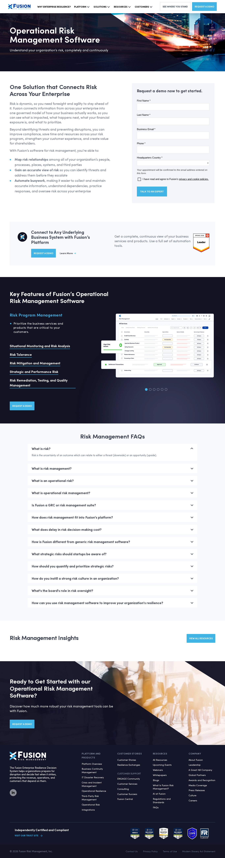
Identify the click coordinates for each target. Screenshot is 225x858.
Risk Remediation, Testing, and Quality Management (39, 382)
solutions (100, 6)
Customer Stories (126, 759)
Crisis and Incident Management (92, 784)
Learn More (66, 253)
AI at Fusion (159, 793)
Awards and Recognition (202, 780)
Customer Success (127, 794)
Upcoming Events (162, 764)
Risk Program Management (36, 314)
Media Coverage (198, 785)
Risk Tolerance (21, 354)
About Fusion (196, 759)
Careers (193, 800)
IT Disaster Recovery (93, 777)
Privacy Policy (150, 851)
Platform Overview (92, 763)
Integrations (88, 809)
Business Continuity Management (92, 770)
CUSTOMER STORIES (129, 753)
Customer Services (127, 783)
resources (120, 6)
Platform (80, 6)
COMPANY (195, 753)
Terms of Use (170, 851)
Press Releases (197, 790)
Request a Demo (204, 6)
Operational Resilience (94, 790)
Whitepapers (160, 775)
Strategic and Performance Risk (34, 371)
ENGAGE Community (128, 778)
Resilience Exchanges (128, 764)
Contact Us (132, 851)
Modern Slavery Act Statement (198, 851)
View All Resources (201, 638)
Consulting (123, 788)
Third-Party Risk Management (90, 797)
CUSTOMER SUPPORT (129, 773)
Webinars (158, 769)
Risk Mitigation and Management (35, 363)
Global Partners (197, 775)
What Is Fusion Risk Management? (163, 787)
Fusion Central (125, 799)
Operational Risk (91, 804)
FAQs (156, 807)
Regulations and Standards (162, 800)
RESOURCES (160, 753)
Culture (192, 795)
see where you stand (175, 6)
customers (142, 6)
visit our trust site (26, 835)
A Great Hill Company (200, 769)
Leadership (195, 764)
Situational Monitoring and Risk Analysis (40, 346)
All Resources (160, 759)
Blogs (156, 780)
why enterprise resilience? (54, 6)
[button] (146, 389)
